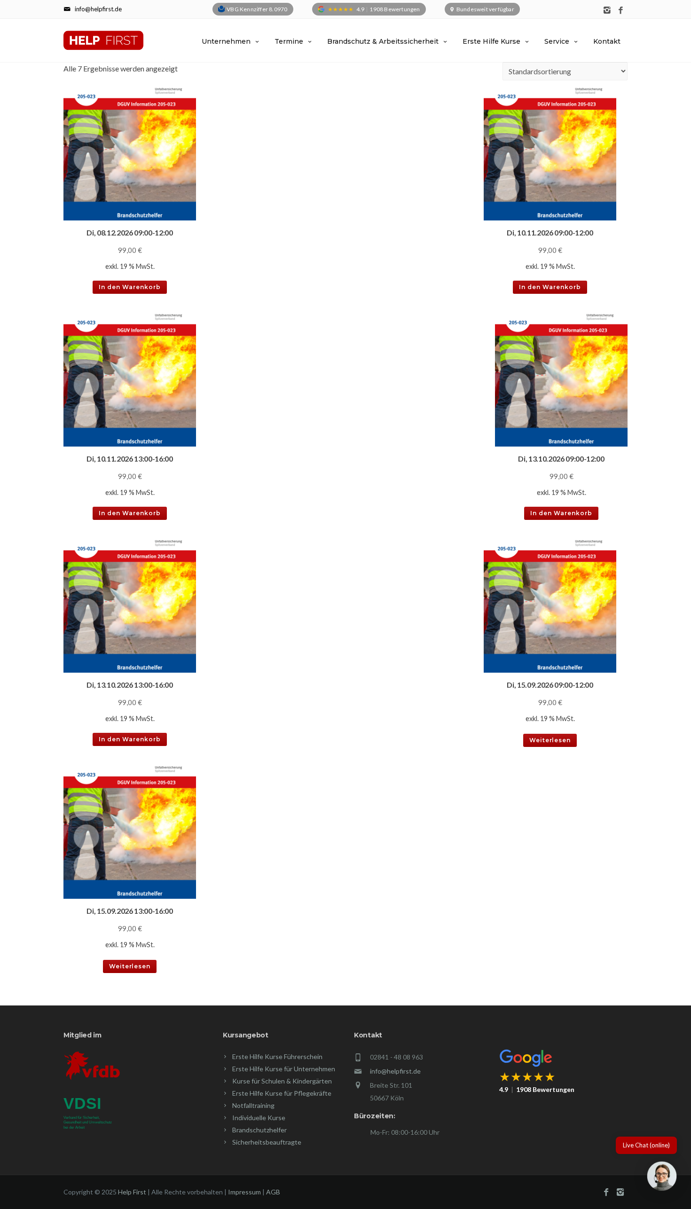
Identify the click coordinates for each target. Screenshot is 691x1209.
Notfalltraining (253, 1105)
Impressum (244, 1192)
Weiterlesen (550, 740)
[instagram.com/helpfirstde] (607, 10)
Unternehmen (226, 41)
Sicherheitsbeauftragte (266, 1142)
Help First (132, 1192)
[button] (662, 1178)
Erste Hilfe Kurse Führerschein (277, 1056)
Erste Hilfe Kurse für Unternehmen (283, 1069)
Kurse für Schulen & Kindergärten (282, 1081)
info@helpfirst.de (395, 1071)
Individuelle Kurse (258, 1118)
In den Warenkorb (129, 286)
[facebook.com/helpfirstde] (621, 10)
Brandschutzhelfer (259, 1130)
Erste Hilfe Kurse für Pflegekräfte (281, 1093)
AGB (273, 1192)
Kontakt (606, 41)
